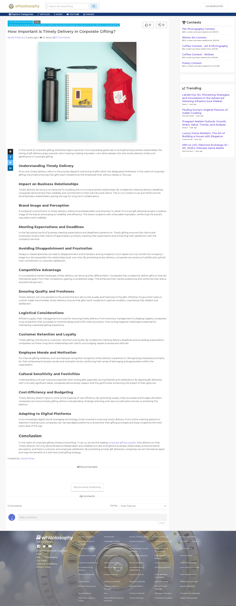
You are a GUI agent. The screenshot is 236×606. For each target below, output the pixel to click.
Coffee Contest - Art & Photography (205, 46)
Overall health (84, 581)
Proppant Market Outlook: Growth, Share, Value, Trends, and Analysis (204, 123)
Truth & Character (136, 598)
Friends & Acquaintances (88, 563)
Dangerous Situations (86, 548)
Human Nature (161, 563)
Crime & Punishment (188, 541)
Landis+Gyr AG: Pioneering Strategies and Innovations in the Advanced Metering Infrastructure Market (206, 98)
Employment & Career (87, 555)
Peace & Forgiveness (137, 581)
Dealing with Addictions (113, 548)
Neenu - (185, 104)
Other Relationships (188, 574)
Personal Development (189, 581)
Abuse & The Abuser (86, 537)
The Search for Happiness (190, 593)
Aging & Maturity (161, 537)
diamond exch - (188, 151)
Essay (37, 22)
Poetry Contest (192, 63)
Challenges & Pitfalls (112, 541)
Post (162, 523)
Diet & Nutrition (186, 548)
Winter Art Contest (194, 37)
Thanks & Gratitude (136, 593)
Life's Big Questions (162, 567)
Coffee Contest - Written (198, 54)
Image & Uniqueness (188, 563)
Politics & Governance (86, 586)
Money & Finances (111, 574)
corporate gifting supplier (122, 442)
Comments (63, 37)
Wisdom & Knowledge (188, 598)
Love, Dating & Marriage (189, 567)
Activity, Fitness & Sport (138, 537)
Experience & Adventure (138, 555)
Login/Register (214, 6)
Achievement (109, 537)
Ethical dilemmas (110, 555)
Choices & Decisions (136, 541)
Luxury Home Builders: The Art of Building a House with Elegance (203, 135)
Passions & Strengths (112, 581)
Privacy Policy (43, 567)
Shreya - (185, 128)
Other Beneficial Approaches (20, 22)
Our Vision (41, 560)
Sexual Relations (84, 593)
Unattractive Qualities (163, 598)
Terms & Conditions (46, 564)
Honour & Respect (136, 563)
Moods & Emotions (136, 574)
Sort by (113, 505)
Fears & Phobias (186, 555)
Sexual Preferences (187, 586)
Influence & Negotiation (113, 567)
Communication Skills (163, 541)
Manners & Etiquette (86, 574)
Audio (59, 14)
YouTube (74, 14)
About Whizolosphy (47, 557)
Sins (105, 593)
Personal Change (161, 581)
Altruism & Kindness (188, 537)
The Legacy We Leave (163, 593)
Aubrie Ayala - (188, 139)
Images (90, 14)
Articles (45, 14)
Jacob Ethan (14, 37)
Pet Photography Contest (198, 28)
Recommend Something (87, 487)
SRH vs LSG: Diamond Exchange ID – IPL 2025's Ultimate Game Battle (205, 146)
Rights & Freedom (136, 586)
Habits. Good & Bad (111, 563)
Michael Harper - (189, 116)
